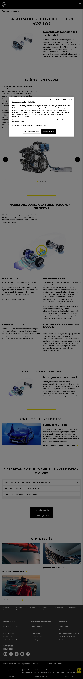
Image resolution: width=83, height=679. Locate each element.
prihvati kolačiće (48, 131)
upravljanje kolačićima (31, 131)
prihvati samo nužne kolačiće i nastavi (60, 99)
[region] (41, 117)
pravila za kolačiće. (41, 125)
